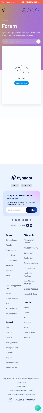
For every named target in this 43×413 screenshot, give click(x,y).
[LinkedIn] (19, 220)
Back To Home (21, 83)
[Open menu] (38, 10)
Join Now (31, 210)
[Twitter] (23, 220)
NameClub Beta (30, 294)
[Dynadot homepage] (4, 10)
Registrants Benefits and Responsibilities (21, 394)
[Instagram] (16, 220)
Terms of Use (21, 386)
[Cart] (30, 10)
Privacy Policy (21, 382)
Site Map (27, 322)
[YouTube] (26, 220)
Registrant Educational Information (21, 390)
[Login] (24, 10)
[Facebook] (12, 220)
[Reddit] (30, 220)
